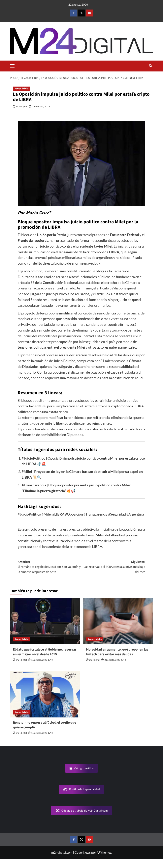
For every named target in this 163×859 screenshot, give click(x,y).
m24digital (21, 106)
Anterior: (49, 567)
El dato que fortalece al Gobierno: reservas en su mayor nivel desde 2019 (45, 652)
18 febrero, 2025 (41, 106)
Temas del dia (21, 88)
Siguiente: (114, 567)
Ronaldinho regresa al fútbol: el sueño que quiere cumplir (44, 725)
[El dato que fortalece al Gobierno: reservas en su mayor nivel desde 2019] (45, 621)
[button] (14, 65)
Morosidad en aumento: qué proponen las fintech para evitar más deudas (117, 652)
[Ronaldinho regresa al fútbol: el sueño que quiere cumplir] (45, 694)
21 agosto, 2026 (39, 660)
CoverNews (83, 852)
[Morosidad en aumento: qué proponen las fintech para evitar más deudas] (118, 621)
